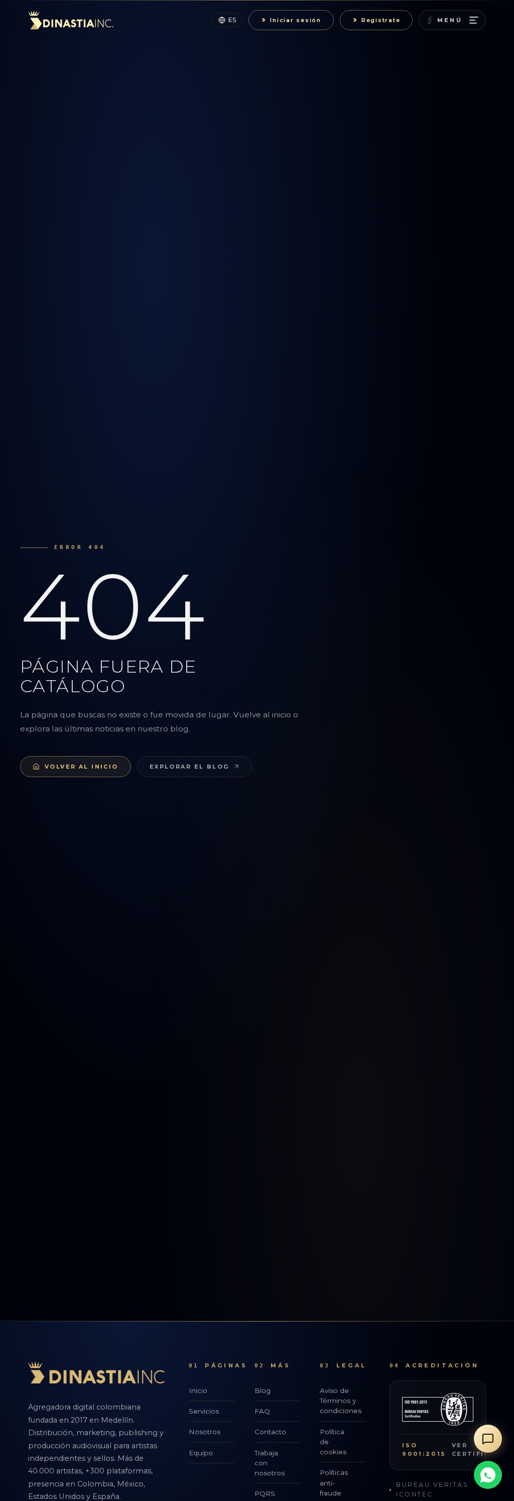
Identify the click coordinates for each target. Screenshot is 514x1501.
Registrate (381, 20)
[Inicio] (70, 20)
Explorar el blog (189, 766)
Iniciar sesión (295, 20)
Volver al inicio (81, 766)
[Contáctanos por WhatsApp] (488, 1475)
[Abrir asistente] (488, 1439)
